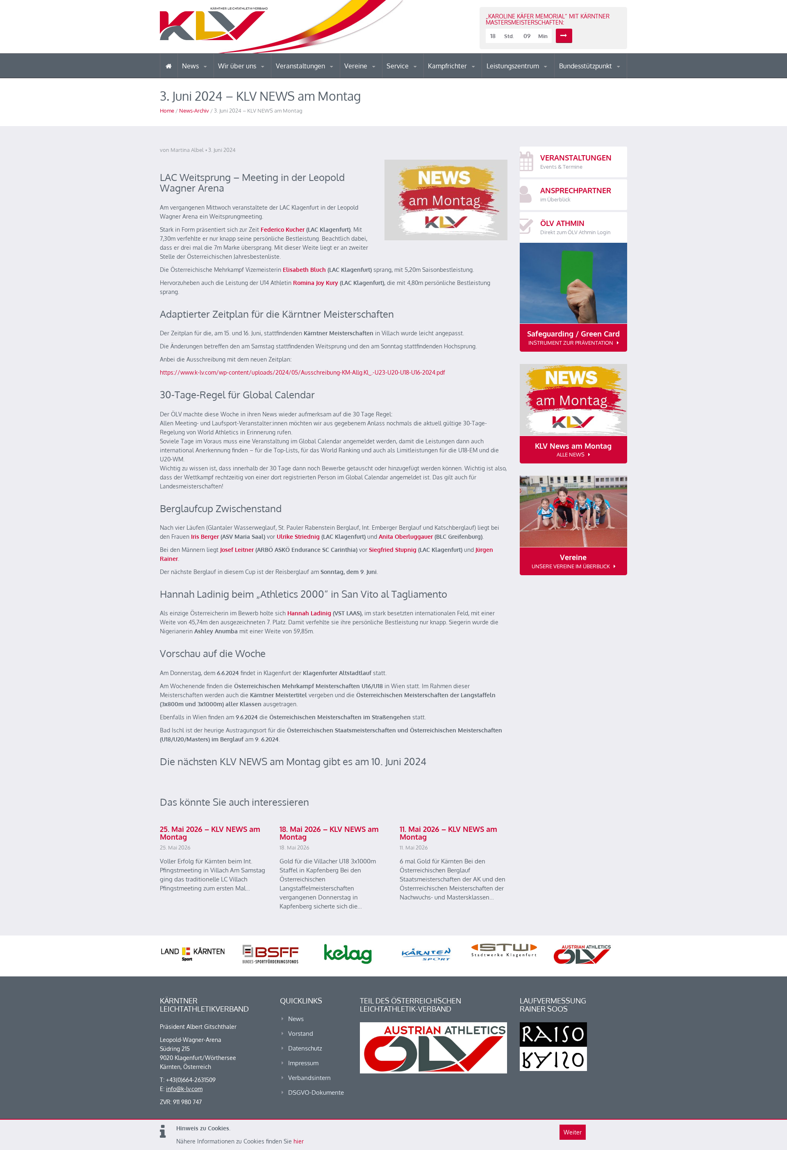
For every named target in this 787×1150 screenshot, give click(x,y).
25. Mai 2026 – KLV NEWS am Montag (210, 833)
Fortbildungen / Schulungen (463, 76)
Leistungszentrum (514, 66)
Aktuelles (444, 77)
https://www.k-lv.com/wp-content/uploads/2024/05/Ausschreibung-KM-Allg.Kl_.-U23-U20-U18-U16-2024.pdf (302, 372)
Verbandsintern (309, 1078)
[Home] (168, 65)
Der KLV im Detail (245, 77)
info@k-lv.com (184, 1088)
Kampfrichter (448, 66)
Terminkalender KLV (307, 77)
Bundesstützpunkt (586, 66)
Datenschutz (305, 1048)
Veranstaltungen (301, 66)
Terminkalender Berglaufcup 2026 (311, 76)
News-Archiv (194, 110)
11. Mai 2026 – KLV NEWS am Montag (448, 833)
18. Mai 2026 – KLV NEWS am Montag (329, 833)
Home (167, 110)
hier (298, 1141)
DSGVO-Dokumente (316, 1092)
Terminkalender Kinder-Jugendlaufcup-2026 (310, 75)
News (191, 66)
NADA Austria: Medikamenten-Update (251, 74)
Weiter (573, 1132)
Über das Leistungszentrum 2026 (522, 76)
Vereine (356, 66)
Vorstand (300, 1033)
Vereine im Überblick (376, 77)
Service (398, 66)
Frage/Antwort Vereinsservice (379, 76)
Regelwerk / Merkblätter (462, 75)
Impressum (303, 1063)
